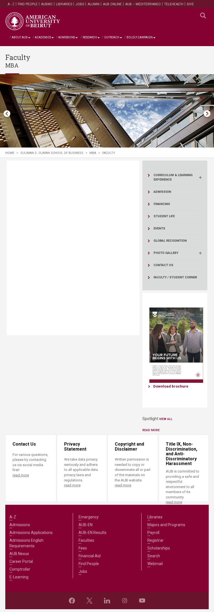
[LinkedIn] (107, 600)
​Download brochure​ (170, 386)
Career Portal (21, 561)
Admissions (66, 37)
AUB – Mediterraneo (143, 4)
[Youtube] (142, 600)
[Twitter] (89, 600)
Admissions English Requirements (26, 543)
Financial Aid (90, 556)
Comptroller (19, 569)
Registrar (155, 540)
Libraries (64, 4)
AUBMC (47, 4)
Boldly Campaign (140, 37)
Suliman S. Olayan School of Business (51, 153)
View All (165, 419)
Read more (151, 430)
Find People (28, 4)
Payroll (153, 532)
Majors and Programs (166, 525)
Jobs (80, 4)
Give (190, 4)
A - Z (11, 4)
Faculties (86, 540)
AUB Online (112, 4)
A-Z (12, 517)
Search (153, 556)
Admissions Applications (31, 532)
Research (90, 37)
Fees (83, 548)
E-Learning (18, 577)
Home (9, 153)
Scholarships (158, 548)
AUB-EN (86, 525)
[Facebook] (71, 600)
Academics (43, 37)
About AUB (20, 37)
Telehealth (173, 4)
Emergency (89, 517)
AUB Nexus (19, 553)
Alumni (93, 4)
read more (21, 475)
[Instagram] (124, 600)
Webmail (155, 563)
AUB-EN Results (92, 532)
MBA (92, 153)
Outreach (111, 37)
